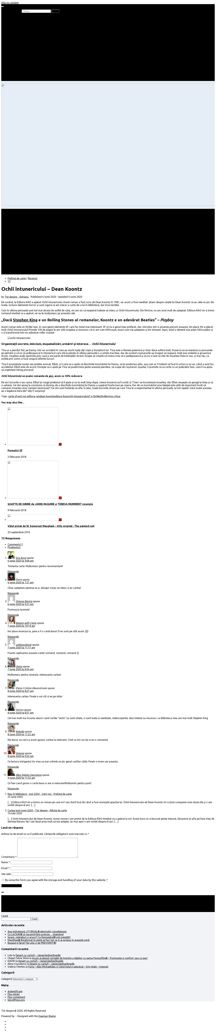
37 (60, 444)
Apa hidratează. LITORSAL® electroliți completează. (37, 931)
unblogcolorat (23, 644)
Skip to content (10, 2)
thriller (104, 396)
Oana (19, 666)
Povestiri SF (15, 450)
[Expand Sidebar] (2, 892)
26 (60, 519)
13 (9, 281)
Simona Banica (24, 601)
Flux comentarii (16, 997)
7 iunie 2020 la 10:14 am (21, 625)
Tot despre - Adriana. (17, 296)
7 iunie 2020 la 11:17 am (21, 647)
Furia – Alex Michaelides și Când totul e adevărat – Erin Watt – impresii (68, 966)
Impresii (12, 62)
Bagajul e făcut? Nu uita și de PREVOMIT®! (32, 942)
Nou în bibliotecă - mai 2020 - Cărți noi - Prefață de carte (40, 794)
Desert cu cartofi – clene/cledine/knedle (38, 955)
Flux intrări (14, 994)
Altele (11, 51)
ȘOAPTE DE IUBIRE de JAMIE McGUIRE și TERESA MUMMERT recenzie (50, 504)
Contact (12, 79)
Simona (20, 753)
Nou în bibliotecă (23, 25)
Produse (18, 68)
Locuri (17, 71)
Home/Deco (21, 53)
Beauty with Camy (26, 623)
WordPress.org (16, 1000)
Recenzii (18, 19)
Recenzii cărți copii (24, 22)
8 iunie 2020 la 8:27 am (21, 691)
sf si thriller (94, 396)
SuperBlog (20, 56)
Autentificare (15, 991)
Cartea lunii (20, 33)
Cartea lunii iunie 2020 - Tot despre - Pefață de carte (37, 810)
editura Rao (61, 396)
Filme (17, 65)
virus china (114, 396)
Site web (6, 874)
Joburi (17, 42)
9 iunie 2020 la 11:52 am (21, 777)
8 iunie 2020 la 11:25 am (21, 734)
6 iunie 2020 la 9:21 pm (21, 604)
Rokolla (20, 731)
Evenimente (20, 76)
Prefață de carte (17, 16)
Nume (5, 862)
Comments (15, 544)
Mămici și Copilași (18, 39)
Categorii (6, 978)
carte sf (12, 396)
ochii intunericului (78, 396)
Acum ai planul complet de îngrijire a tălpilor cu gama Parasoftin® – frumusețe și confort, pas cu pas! (90, 958)
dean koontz (47, 396)
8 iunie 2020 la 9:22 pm (21, 756)
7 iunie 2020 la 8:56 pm (21, 669)
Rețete (11, 48)
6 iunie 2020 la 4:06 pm (21, 560)
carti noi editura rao (28, 396)
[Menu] (2, 6)
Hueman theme (47, 1016)
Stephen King (25, 320)
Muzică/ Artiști (22, 73)
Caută (4, 916)
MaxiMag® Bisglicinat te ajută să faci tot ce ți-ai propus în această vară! (48, 940)
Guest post (20, 59)
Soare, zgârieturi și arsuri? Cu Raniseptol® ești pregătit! (39, 937)
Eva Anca (21, 557)
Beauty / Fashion (17, 45)
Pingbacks (14, 547)
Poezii (17, 28)
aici (50, 376)
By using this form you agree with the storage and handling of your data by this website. (56, 880)
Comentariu (9, 856)
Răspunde (13, 571)
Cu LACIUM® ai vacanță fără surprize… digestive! (36, 934)
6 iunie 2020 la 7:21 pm (21, 582)
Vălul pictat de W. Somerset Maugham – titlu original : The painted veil (51, 526)
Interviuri (19, 31)
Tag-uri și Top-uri (24, 36)
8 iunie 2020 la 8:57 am (21, 712)
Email (5, 868)
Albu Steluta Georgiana (29, 775)
